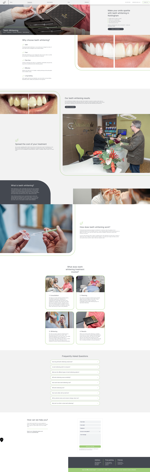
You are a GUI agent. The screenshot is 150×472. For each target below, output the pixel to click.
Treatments (29, 2)
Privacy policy (120, 462)
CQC (110, 469)
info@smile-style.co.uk (38, 431)
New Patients (50, 2)
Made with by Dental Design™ (89, 469)
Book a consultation (116, 29)
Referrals (87, 2)
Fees (69, 2)
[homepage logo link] (4, 2)
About (11, 2)
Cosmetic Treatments (17, 32)
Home (4, 32)
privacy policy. (90, 449)
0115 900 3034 (35, 432)
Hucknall (125, 469)
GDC (106, 469)
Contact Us (146, 2)
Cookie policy (120, 464)
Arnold (128, 469)
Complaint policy (120, 463)
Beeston (134, 469)
